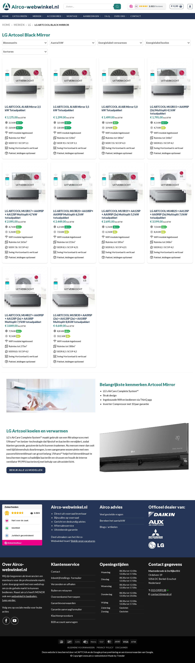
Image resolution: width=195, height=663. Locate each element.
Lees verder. (9, 600)
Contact (135, 16)
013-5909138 (158, 590)
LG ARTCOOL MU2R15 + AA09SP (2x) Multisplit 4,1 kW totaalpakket (169, 110)
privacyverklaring (109, 652)
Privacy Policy (105, 647)
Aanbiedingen (91, 16)
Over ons (119, 16)
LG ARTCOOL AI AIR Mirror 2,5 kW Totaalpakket (23, 108)
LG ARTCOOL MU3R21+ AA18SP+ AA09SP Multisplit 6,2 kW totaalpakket (73, 214)
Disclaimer (121, 647)
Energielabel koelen (157, 42)
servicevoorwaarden (131, 652)
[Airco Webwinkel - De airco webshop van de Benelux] (30, 6)
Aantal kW (57, 42)
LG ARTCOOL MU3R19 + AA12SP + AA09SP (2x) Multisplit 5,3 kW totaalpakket (121, 214)
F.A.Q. (107, 16)
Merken (37, 16)
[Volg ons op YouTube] (14, 620)
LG (29, 24)
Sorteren (8, 51)
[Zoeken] (117, 6)
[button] (176, 6)
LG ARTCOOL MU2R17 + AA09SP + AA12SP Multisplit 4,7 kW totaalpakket (24, 214)
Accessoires (54, 16)
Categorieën (19, 16)
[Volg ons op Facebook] (6, 620)
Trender (120, 655)
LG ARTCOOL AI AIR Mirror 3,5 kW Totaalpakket (71, 108)
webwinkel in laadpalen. (24, 596)
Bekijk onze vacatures (83, 540)
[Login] (190, 6)
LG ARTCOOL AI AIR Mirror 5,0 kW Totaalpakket (119, 108)
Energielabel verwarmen (112, 42)
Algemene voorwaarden (81, 647)
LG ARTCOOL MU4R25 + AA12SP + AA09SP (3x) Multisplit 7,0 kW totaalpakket (169, 214)
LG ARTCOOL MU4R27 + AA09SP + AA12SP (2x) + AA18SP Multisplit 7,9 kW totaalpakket (24, 318)
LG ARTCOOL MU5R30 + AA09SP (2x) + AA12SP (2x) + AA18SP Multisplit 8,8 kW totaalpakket (72, 318)
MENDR (40, 592)
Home (5, 16)
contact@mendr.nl (161, 594)
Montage (72, 16)
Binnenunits (10, 42)
